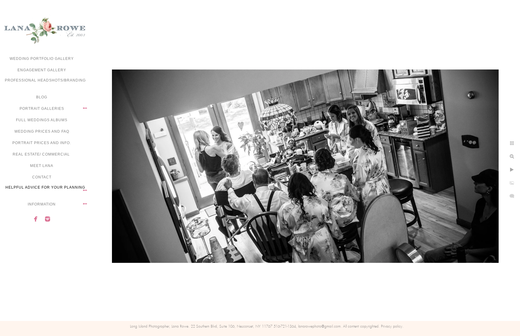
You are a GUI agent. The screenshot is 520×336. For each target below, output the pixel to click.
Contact (41, 177)
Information (42, 204)
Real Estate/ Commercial (42, 154)
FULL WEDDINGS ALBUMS (41, 120)
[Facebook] (36, 219)
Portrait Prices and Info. (41, 143)
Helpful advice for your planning (45, 187)
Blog (41, 97)
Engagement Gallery (41, 70)
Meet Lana (41, 166)
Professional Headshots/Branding (45, 80)
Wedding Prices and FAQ (41, 131)
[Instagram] (47, 219)
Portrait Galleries (42, 108)
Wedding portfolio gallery (42, 59)
